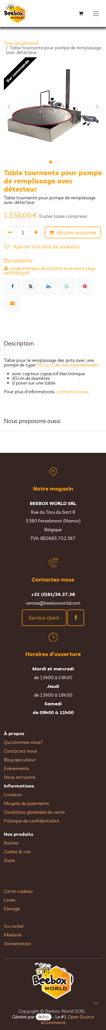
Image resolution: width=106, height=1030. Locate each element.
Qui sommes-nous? (23, 742)
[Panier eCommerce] (81, 13)
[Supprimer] (10, 232)
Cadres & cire (17, 852)
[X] (30, 286)
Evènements (16, 768)
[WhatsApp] (66, 286)
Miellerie (13, 935)
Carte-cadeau (18, 891)
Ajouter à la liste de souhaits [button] (46, 246)
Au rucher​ (14, 926)
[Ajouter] (36, 232)
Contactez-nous (20, 751)
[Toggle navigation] (96, 13)
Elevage (12, 909)
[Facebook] (12, 286)
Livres (9, 900)
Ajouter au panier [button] (77, 232)
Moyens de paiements (26, 803)
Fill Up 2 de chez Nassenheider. (68, 365)
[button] (9, 106)
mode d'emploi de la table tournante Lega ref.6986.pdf (49, 270)
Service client (44, 617)
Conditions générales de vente (35, 812)
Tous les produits (21, 43)
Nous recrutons (20, 777)
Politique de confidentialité (31, 821)
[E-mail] (12, 303)
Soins (9, 860)
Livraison (13, 795)
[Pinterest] (85, 286)
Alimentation (17, 944)
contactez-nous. (73, 392)
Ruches (11, 843)
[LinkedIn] (48, 286)
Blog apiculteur (20, 760)
